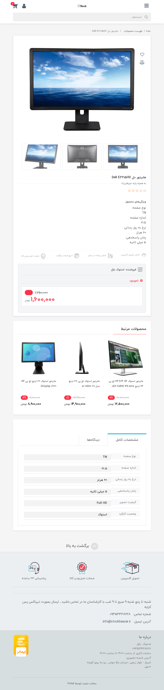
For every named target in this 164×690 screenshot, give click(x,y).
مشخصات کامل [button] (127, 440)
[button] (17, 5)
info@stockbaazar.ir (117, 621)
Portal (71, 683)
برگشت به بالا (78, 546)
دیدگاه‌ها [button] (93, 440)
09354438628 (120, 614)
